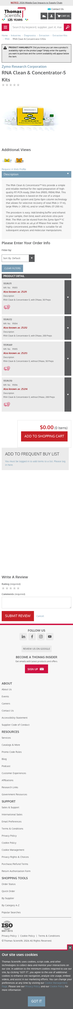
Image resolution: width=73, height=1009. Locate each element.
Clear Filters (12, 268)
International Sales (12, 814)
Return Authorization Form (16, 871)
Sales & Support (10, 807)
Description (11, 174)
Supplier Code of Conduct (16, 724)
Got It (36, 1001)
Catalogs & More (11, 745)
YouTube (49, 636)
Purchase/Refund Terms (15, 864)
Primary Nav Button (5, 27)
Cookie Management (13, 850)
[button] (68, 297)
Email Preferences (12, 821)
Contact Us (57, 9)
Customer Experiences (14, 773)
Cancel (40, 616)
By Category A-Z (10, 905)
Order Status (9, 884)
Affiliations (7, 780)
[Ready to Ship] (6, 311)
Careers (6, 703)
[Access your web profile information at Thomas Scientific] (51, 16)
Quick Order (8, 891)
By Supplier (8, 898)
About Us (7, 689)
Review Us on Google (36, 648)
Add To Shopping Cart (44, 436)
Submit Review (18, 616)
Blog (4, 759)
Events (5, 696)
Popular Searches (11, 912)
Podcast (6, 766)
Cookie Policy (9, 842)
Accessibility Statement (15, 717)
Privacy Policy (9, 835)
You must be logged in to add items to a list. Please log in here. (35, 463)
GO (67, 27)
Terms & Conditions (12, 828)
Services (6, 737)
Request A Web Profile (14, 169)
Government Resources (14, 794)
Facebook (32, 636)
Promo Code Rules (12, 752)
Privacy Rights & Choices (15, 857)
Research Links (10, 787)
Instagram (41, 636)
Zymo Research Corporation (24, 66)
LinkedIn (23, 636)
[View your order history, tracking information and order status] (44, 16)
